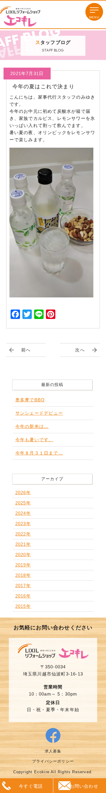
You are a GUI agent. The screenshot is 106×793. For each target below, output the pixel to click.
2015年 (23, 606)
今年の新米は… (32, 426)
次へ (80, 349)
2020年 (23, 554)
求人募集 (53, 751)
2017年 (23, 585)
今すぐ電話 (31, 786)
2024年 (23, 513)
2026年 (23, 492)
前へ (26, 349)
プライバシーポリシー (53, 761)
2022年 (23, 533)
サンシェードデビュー (39, 413)
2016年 (23, 595)
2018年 (23, 575)
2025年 (23, 502)
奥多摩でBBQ (30, 399)
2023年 (23, 523)
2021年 (23, 544)
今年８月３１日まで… (39, 452)
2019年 (23, 564)
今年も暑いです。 (34, 439)
